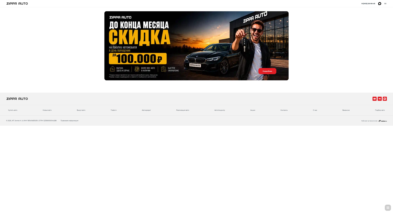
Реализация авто (182, 110)
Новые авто (47, 110)
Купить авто (12, 110)
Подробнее (267, 71)
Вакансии (346, 110)
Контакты (284, 110)
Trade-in (114, 110)
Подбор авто (380, 110)
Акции (252, 110)
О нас (315, 110)
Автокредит (146, 110)
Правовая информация (69, 121)
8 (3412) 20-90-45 (368, 4)
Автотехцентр (219, 110)
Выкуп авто (81, 110)
